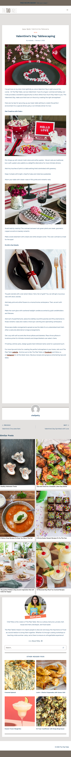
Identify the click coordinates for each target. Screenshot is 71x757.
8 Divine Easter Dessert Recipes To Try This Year (52, 538)
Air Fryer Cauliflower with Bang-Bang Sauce (50, 729)
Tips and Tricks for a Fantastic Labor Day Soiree (52, 486)
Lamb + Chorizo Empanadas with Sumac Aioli (50, 692)
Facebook (48, 352)
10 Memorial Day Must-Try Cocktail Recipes (50, 590)
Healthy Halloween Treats (8, 486)
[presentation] (17, 462)
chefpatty (31, 40)
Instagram (10, 355)
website (15, 352)
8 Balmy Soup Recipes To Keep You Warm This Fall (16, 538)
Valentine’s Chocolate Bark (11, 427)
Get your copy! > (34, 3)
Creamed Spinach (10, 692)
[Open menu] (67, 10)
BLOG (35, 32)
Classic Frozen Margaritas (13, 729)
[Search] (63, 648)
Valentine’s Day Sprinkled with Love (57, 427)
